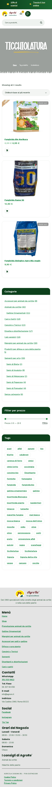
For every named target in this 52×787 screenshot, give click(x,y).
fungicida (11, 484)
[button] (7, 210)
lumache (24, 509)
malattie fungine (15, 515)
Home (15, 65)
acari (9, 448)
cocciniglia (29, 466)
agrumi (31, 448)
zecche (35, 563)
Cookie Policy (10, 777)
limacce (10, 509)
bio (41, 448)
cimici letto (12, 466)
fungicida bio (28, 484)
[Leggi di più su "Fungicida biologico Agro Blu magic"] (7, 271)
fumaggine (27, 478)
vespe (10, 563)
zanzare (22, 563)
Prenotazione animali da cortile (16, 626)
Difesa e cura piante (11, 646)
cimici (30, 460)
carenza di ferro (14, 460)
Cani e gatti (7, 667)
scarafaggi (36, 545)
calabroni (23, 454)
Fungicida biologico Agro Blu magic (23, 260)
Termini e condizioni (13, 780)
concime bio (12, 472)
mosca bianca (13, 521)
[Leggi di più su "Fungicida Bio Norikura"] (7, 150)
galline (36, 490)
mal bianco (34, 515)
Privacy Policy (10, 783)
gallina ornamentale (17, 490)
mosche (11, 527)
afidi (20, 448)
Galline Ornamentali (11, 631)
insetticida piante (15, 503)
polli (38, 533)
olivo (9, 533)
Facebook (6, 712)
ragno (22, 545)
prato (9, 539)
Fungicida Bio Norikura (16, 139)
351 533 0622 (8, 679)
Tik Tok (5, 722)
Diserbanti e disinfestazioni (15, 662)
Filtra (44, 423)
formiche (11, 478)
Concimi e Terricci (10, 651)
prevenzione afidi (26, 539)
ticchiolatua (13, 551)
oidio (23, 527)
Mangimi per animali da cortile (16, 636)
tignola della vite (28, 557)
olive (33, 527)
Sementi (6, 656)
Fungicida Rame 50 (14, 200)
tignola (10, 557)
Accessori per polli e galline (14, 641)
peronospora (24, 533)
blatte (10, 454)
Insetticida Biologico (17, 497)
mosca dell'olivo (34, 521)
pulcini (10, 545)
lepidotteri (35, 503)
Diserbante (29, 472)
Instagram (7, 717)
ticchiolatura (31, 551)
